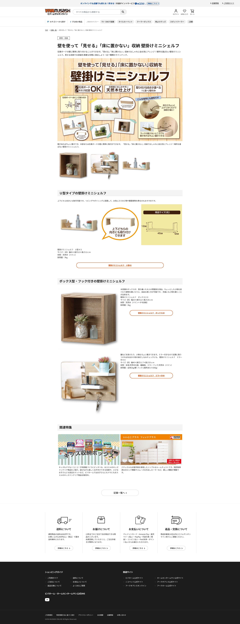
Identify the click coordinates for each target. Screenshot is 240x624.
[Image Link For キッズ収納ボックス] (89, 449)
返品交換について (55, 585)
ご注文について (54, 581)
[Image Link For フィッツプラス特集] (151, 449)
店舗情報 (215, 3)
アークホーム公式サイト (166, 585)
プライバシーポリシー (85, 615)
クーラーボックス (144, 21)
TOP (46, 30)
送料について (78, 578)
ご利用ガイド (229, 3)
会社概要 (100, 615)
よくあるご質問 (79, 585)
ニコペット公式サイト (134, 581)
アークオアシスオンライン (136, 585)
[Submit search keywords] (123, 11)
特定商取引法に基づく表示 (65, 615)
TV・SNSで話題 (108, 21)
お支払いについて (80, 581)
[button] (176, 12)
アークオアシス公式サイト (167, 581)
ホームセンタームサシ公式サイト (170, 578)
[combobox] (96, 12)
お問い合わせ (121, 615)
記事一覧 (54, 30)
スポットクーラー (177, 21)
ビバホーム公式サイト (134, 578)
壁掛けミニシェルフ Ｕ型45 (120, 265)
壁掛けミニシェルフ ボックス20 (151, 313)
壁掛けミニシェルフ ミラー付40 (151, 375)
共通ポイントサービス (118, 3)
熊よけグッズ (160, 21)
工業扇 (191, 21)
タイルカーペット (125, 21)
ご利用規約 (48, 615)
